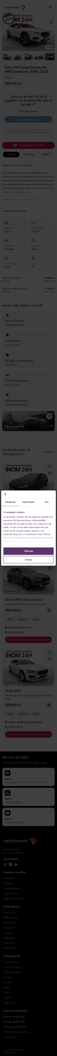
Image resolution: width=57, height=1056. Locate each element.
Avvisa (28, 559)
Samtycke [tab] (10, 502)
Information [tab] (28, 502)
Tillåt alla (28, 551)
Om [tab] (47, 502)
